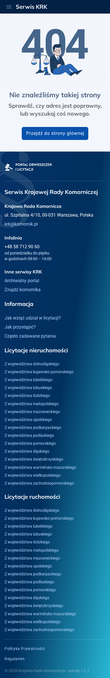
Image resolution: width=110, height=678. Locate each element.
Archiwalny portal (22, 280)
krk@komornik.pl (21, 224)
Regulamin (15, 659)
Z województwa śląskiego (27, 451)
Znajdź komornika (23, 289)
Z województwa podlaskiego (29, 435)
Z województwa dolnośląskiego (32, 364)
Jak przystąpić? (20, 327)
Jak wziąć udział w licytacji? (33, 318)
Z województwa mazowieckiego (32, 411)
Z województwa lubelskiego (28, 379)
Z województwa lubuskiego (28, 387)
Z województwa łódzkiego (27, 395)
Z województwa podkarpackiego (33, 427)
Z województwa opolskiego (28, 419)
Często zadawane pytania (30, 336)
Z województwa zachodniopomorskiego (39, 483)
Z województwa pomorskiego (30, 443)
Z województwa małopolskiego (32, 403)
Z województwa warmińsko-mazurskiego (40, 467)
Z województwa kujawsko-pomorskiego (39, 372)
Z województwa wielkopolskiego (33, 475)
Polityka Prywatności (25, 648)
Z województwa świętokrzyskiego (34, 459)
